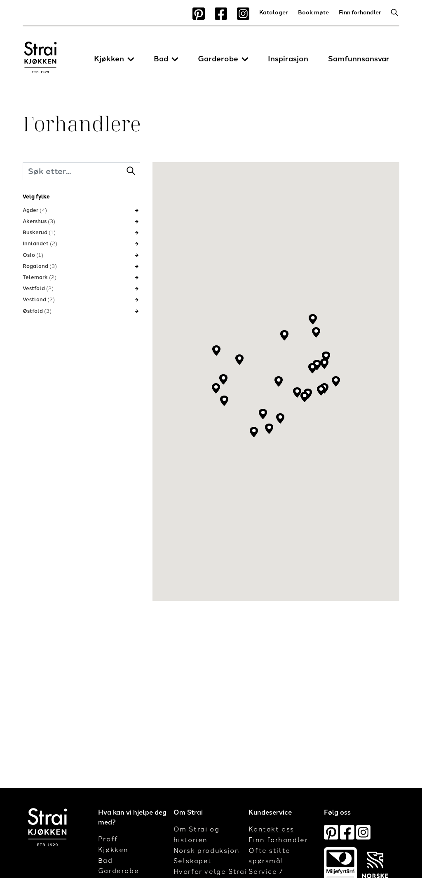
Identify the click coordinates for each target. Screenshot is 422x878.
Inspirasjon (288, 58)
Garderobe (218, 58)
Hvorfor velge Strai (210, 872)
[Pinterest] (199, 13)
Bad (161, 58)
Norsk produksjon (206, 851)
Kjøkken (109, 58)
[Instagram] (243, 13)
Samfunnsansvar (358, 58)
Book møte (313, 12)
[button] (130, 59)
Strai (40, 59)
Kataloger (273, 12)
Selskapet (192, 861)
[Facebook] (221, 13)
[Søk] (392, 13)
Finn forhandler (360, 12)
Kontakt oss (271, 829)
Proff (108, 839)
